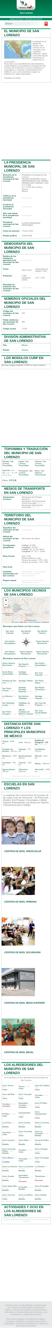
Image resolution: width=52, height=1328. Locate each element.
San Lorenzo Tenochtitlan (8, 463)
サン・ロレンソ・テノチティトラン (9, 472)
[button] (6, 600)
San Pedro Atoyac (39, 682)
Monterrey (6, 756)
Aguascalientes (8, 769)
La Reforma (7, 696)
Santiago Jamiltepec (23, 673)
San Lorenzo (26, 13)
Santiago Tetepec (26, 681)
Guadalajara (40, 749)
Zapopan (22, 749)
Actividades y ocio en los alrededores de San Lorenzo (23, 1211)
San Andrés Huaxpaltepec (10, 642)
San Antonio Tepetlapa (24, 697)
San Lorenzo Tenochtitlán (24, 463)
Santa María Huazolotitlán (7, 673)
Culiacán (22, 763)
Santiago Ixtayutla (38, 697)
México (25, 345)
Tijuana (5, 741)
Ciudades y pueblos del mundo (30, 1321)
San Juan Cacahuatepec (41, 712)
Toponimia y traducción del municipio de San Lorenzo (26, 453)
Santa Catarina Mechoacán (42, 642)
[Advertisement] (26, 121)
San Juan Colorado (10, 632)
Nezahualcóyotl (25, 756)
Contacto (10, 1321)
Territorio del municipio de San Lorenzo (19, 519)
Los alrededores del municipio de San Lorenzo (23, 1069)
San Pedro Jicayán (6, 689)
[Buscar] (46, 24)
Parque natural (9, 580)
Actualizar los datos (12, 78)
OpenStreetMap (34, 622)
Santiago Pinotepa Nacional (22, 689)
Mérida (38, 764)
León (21, 742)
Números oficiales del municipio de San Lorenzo (25, 303)
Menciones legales (15, 1319)
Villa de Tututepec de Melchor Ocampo (26, 712)
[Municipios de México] (26, 5)
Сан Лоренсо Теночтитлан (40, 473)
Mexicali (38, 756)
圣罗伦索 (12, 480)
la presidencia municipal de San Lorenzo (19, 166)
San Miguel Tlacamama (40, 688)
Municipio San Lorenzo (33, 19)
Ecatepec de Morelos (7, 750)
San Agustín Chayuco (26, 632)
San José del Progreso (40, 704)
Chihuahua (23, 769)
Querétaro (6, 763)
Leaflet (16, 622)
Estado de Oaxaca (16, 19)
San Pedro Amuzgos (6, 713)
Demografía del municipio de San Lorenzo (19, 248)
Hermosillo (39, 769)
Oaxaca (25, 350)
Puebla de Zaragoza (39, 741)
